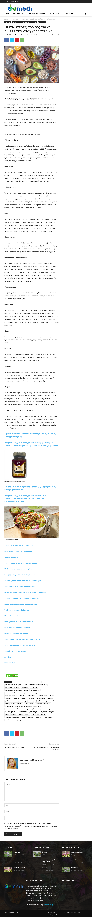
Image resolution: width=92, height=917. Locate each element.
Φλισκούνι (17, 852)
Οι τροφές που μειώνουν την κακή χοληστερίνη (20, 709)
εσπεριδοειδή (35, 690)
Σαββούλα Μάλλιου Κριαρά (16, 35)
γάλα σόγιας (23, 684)
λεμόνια (31, 698)
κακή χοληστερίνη (38, 693)
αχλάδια (45, 682)
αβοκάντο (17, 682)
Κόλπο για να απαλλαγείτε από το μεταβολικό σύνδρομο (25, 592)
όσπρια (40, 709)
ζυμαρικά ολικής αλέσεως (13, 693)
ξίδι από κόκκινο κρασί (43, 703)
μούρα (13, 703)
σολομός (14, 714)
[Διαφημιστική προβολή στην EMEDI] (37, 861)
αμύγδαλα (25, 682)
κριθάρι (52, 695)
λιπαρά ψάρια (40, 698)
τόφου (27, 714)
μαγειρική (50, 698)
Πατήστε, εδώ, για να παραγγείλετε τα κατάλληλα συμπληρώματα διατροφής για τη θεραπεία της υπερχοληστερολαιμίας (25, 498)
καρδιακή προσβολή (11, 695)
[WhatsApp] (22, 40)
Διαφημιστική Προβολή (74, 913)
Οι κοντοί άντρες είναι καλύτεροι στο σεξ (46, 748)
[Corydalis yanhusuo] (8, 869)
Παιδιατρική (41, 22)
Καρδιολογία (26, 22)
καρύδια (22, 695)
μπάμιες (19, 703)
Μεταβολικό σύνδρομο (12, 616)
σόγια (7, 714)
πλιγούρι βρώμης (10, 712)
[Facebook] (83, 1)
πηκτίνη (47, 709)
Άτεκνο (44, 852)
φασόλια (30, 717)
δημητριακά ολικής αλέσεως (38, 684)
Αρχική (6, 19)
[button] (85, 13)
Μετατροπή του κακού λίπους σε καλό (18, 622)
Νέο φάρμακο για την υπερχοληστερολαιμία (20, 575)
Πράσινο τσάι (23, 712)
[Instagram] (86, 1)
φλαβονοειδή (48, 717)
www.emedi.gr (9, 663)
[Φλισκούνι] (8, 854)
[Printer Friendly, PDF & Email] (12, 675)
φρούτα (7, 720)
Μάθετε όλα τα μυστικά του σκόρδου (18, 569)
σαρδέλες (44, 712)
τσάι (33, 714)
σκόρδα (51, 712)
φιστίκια (38, 717)
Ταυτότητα (61, 913)
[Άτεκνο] (37, 854)
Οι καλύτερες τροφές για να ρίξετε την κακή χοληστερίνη (23, 706)
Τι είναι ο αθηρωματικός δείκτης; (17, 610)
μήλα (7, 703)
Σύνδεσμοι (51, 915)
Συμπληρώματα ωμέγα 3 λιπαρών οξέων (19, 586)
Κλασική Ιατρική (16, 22)
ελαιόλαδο (34, 687)
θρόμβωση (27, 693)
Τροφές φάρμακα (11, 557)
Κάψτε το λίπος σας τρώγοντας (16, 633)
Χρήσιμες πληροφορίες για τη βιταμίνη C (19, 545)
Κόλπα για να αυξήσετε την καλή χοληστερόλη (21, 604)
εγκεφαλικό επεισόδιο (12, 687)
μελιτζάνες (52, 701)
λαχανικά (8, 698)
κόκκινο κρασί (43, 695)
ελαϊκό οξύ (25, 687)
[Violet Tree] (8, 861)
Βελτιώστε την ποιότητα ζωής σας (17, 627)
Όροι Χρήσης (52, 913)
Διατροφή (14, 19)
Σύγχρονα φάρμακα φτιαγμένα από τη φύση (20, 645)
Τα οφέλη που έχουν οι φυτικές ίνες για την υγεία (22, 581)
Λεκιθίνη (7, 657)
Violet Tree (17, 860)
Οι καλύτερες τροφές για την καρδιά (18, 551)
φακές (24, 717)
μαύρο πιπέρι (22, 701)
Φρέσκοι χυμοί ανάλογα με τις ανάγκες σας (20, 563)
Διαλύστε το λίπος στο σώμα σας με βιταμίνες (21, 598)
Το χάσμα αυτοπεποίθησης (14, 747)
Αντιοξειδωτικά (36, 682)
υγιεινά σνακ (41, 714)
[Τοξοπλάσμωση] (37, 869)
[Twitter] (12, 40)
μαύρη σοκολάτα (10, 701)
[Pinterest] (17, 40)
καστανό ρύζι (32, 695)
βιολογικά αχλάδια (11, 684)
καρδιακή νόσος (51, 693)
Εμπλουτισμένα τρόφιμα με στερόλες (16, 690)
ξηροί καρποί (29, 703)
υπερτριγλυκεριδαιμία (12, 717)
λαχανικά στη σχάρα (20, 698)
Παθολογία (33, 22)
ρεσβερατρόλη (33, 712)
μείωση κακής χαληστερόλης (38, 701)
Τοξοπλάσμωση (47, 868)
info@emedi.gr (48, 905)
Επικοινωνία (60, 915)
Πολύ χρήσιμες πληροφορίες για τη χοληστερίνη (22, 639)
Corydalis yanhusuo (20, 867)
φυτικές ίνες (17, 720)
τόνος (21, 714)
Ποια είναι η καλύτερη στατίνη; (15, 651)
